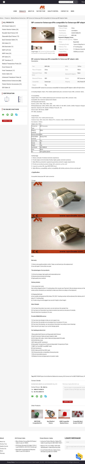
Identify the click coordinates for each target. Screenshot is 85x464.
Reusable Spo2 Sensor (8, 33)
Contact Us (64, 11)
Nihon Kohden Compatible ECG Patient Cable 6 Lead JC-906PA (26, 442)
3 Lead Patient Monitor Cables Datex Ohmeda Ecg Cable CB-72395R (50, 450)
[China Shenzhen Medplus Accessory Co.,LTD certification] (7, 99)
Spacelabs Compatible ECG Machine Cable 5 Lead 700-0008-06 (25, 450)
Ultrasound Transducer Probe (10, 77)
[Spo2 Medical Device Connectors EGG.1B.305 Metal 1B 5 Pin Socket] (51, 414)
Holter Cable (5, 74)
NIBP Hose (5, 53)
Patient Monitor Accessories (10, 84)
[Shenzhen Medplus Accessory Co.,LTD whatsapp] (8, 114)
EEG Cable (5, 87)
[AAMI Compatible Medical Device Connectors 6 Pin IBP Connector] (64, 414)
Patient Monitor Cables (9, 29)
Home (15, 11)
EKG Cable (5, 43)
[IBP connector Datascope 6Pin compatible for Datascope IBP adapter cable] (43, 35)
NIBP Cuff (5, 50)
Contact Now (63, 54)
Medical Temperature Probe (10, 63)
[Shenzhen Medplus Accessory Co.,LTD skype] (17, 114)
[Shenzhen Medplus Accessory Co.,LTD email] (4, 114)
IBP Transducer (6, 60)
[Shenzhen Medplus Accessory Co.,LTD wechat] (13, 114)
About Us (31, 11)
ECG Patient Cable (7, 26)
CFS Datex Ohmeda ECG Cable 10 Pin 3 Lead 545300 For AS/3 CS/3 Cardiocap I (26, 446)
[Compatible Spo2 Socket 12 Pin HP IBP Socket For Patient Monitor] (78, 414)
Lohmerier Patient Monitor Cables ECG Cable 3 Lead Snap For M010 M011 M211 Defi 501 (51, 442)
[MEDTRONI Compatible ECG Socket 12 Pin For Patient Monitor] (37, 414)
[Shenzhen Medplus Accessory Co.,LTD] (42, 7)
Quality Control (53, 11)
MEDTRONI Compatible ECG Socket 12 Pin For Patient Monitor (37, 422)
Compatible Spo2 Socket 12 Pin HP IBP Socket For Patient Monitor (78, 422)
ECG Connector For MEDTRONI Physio (73, 376)
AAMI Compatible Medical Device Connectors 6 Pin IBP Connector (64, 422)
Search (75, 2)
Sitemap (2, 453)
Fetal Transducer (7, 70)
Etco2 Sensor (6, 67)
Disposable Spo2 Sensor (9, 36)
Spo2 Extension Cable (8, 40)
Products (22, 11)
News (72, 11)
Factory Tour (40, 11)
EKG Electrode (6, 46)
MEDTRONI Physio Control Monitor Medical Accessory (48, 376)
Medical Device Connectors (18, 18)
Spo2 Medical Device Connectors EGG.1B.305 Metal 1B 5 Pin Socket (51, 422)
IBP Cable (5, 57)
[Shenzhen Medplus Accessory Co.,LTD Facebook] (3, 2)
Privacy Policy (10, 462)
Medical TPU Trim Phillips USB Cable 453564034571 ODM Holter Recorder (50, 446)
